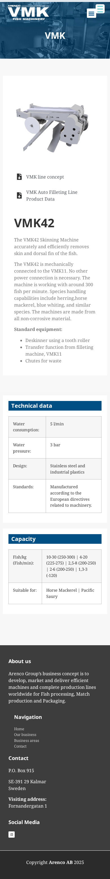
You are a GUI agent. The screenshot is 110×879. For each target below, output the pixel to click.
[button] (91, 13)
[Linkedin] (11, 834)
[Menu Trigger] (100, 8)
